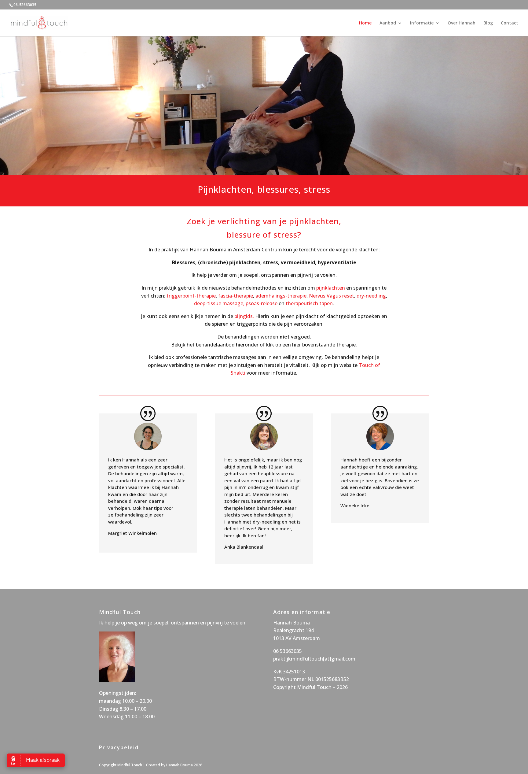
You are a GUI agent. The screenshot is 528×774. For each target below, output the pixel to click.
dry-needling (371, 295)
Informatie (422, 23)
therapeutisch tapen (309, 303)
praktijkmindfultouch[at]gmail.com (314, 658)
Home (365, 23)
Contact (509, 23)
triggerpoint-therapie (191, 295)
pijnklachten (330, 287)
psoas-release (261, 303)
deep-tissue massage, (219, 303)
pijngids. (244, 316)
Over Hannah (461, 23)
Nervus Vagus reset (331, 295)
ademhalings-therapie (280, 295)
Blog (488, 23)
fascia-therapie (235, 295)
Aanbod (388, 23)
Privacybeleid (119, 747)
